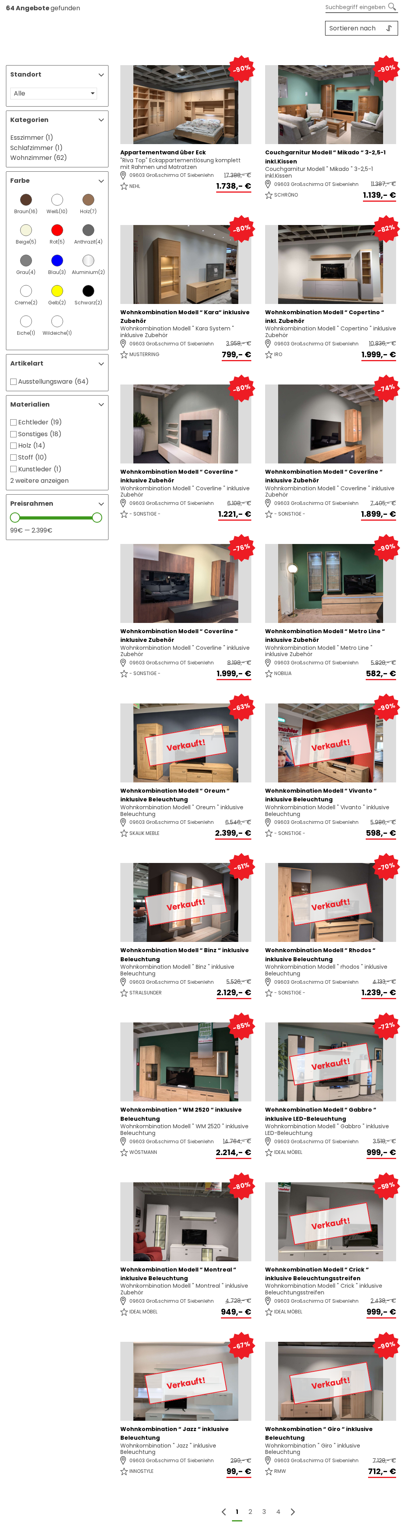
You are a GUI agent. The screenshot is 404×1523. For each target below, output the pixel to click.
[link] (293, 1512)
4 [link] (278, 1511)
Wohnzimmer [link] (38, 157)
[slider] (15, 517)
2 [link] (250, 1511)
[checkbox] (25, 205)
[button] (53, 93)
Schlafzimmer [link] (36, 147)
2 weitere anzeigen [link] (39, 480)
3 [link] (264, 1511)
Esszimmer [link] (31, 137)
